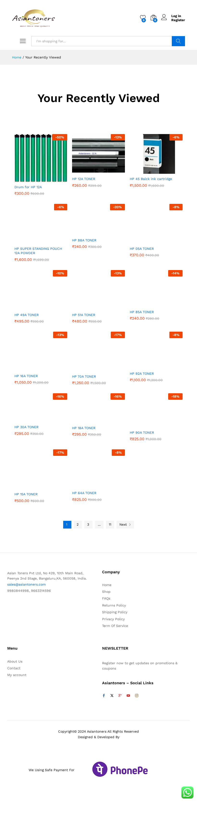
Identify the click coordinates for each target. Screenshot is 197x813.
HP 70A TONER (84, 376)
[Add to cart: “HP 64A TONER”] (87, 485)
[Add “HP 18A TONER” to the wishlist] (109, 420)
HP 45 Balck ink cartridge (151, 179)
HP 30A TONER (26, 427)
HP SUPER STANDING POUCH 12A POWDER (38, 251)
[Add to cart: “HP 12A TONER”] (87, 171)
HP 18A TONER (83, 428)
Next (123, 524)
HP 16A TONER (26, 376)
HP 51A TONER (83, 315)
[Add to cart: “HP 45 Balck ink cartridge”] (144, 171)
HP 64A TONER (84, 493)
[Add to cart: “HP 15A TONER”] (29, 486)
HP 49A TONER (26, 315)
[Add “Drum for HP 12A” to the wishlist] (51, 179)
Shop (106, 592)
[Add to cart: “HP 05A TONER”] (144, 241)
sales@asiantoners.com (26, 584)
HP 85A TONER (142, 312)
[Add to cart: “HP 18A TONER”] (87, 420)
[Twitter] (112, 695)
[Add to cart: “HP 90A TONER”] (144, 424)
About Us (14, 661)
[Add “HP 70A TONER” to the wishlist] (109, 368)
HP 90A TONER (142, 432)
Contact (13, 668)
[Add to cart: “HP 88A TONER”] (87, 232)
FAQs (106, 598)
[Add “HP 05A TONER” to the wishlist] (166, 241)
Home (106, 585)
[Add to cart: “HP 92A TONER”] (144, 365)
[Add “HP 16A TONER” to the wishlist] (51, 368)
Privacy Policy (113, 619)
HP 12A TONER (83, 179)
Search (178, 41)
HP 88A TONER (84, 240)
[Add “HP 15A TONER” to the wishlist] (51, 486)
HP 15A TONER (25, 494)
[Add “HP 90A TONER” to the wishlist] (166, 424)
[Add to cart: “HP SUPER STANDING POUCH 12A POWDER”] (29, 241)
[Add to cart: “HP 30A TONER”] (29, 419)
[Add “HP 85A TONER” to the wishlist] (166, 304)
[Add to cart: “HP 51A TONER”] (87, 307)
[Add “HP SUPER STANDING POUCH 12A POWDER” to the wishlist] (51, 241)
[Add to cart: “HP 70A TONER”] (87, 368)
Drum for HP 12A (28, 187)
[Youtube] (128, 695)
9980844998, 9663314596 (29, 591)
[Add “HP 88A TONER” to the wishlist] (109, 232)
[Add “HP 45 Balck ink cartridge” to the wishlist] (166, 171)
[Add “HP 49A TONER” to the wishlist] (51, 307)
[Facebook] (104, 695)
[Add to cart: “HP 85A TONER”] (144, 304)
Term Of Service (115, 626)
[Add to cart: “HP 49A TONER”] (29, 307)
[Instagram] (136, 696)
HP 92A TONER (142, 373)
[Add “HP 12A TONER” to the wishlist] (109, 171)
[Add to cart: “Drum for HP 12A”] (29, 179)
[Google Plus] (120, 695)
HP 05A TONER (142, 249)
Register (178, 20)
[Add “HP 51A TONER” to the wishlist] (109, 307)
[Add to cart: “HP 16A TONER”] (29, 368)
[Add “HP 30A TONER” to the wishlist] (51, 419)
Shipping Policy (114, 612)
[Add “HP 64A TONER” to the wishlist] (109, 485)
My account (16, 675)
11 (110, 524)
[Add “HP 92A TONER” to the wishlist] (166, 365)
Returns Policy (114, 605)
